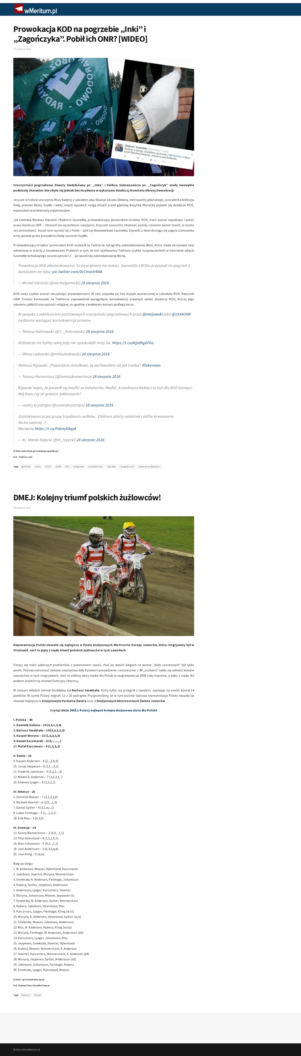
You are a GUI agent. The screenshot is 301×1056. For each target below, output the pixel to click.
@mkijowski (153, 314)
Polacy (26, 995)
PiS (67, 466)
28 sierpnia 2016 (95, 282)
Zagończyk (127, 466)
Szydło (112, 466)
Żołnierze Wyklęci (149, 466)
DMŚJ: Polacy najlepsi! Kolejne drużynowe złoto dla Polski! (113, 710)
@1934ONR (181, 314)
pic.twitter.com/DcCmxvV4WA (77, 271)
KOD (48, 466)
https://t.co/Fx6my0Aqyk (55, 428)
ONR (58, 466)
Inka (38, 466)
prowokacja (95, 466)
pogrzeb (79, 466)
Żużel (37, 995)
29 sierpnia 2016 (22, 49)
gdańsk (26, 466)
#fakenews (151, 365)
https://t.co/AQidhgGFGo (133, 342)
